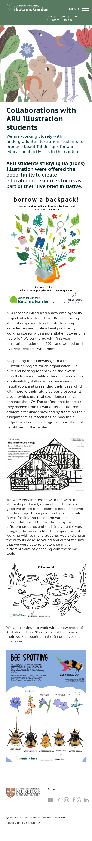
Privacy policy (15, 823)
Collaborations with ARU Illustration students (41, 118)
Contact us (33, 823)
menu (74, 9)
